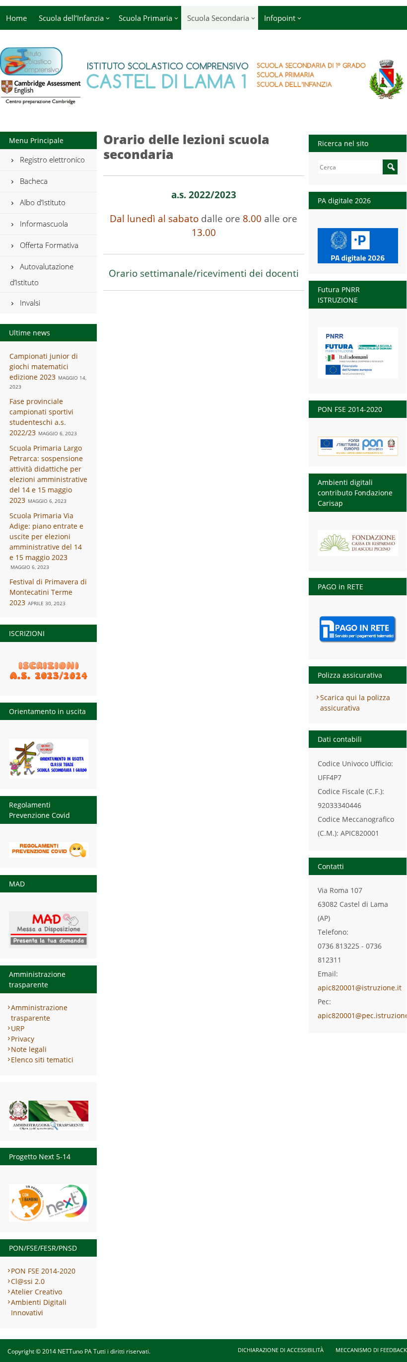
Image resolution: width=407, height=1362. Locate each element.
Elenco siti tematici (42, 1059)
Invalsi (30, 303)
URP (17, 1028)
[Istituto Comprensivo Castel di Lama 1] (203, 102)
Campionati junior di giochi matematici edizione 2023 (43, 366)
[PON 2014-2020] (358, 446)
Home (16, 18)
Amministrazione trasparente (39, 1013)
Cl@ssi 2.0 (28, 1281)
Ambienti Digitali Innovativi (39, 1307)
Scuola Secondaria (218, 18)
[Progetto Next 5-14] (48, 1203)
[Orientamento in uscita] (48, 759)
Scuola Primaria (145, 18)
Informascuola (44, 224)
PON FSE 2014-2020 (43, 1271)
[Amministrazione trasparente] (48, 1115)
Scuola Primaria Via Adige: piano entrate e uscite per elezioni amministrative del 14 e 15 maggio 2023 (46, 536)
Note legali (29, 1049)
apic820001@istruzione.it (358, 987)
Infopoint (279, 18)
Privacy (22, 1038)
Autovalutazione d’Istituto (41, 274)
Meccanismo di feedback (371, 1350)
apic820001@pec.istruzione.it (358, 1015)
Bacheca (34, 181)
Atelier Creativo (36, 1291)
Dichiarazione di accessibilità (281, 1350)
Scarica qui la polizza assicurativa (355, 703)
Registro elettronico (52, 159)
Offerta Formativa (49, 245)
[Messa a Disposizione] (48, 929)
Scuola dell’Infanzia (71, 18)
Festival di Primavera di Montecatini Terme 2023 (48, 592)
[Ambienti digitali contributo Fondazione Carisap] (358, 540)
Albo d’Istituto (43, 202)
